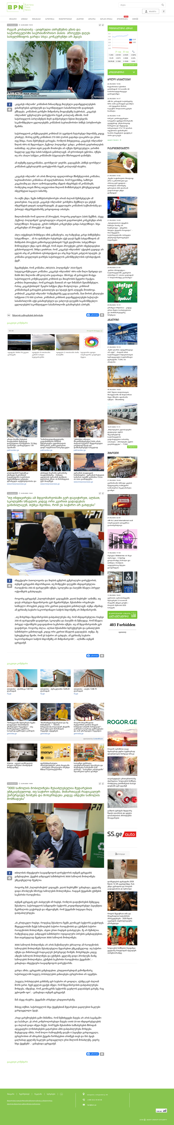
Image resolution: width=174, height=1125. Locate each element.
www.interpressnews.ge (16, 484)
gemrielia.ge (12, 734)
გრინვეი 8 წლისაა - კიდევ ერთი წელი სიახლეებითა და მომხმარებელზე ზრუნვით (119, 311)
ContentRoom (98, 739)
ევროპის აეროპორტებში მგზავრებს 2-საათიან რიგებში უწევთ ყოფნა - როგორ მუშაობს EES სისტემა (119, 603)
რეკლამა (38, 1094)
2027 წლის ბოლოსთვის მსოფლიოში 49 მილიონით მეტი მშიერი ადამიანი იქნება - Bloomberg (120, 395)
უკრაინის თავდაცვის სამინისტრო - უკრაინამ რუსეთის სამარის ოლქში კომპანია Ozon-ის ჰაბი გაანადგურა (89, 476)
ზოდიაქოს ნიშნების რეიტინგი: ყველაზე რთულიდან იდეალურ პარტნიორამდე (122, 950)
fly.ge (9, 694)
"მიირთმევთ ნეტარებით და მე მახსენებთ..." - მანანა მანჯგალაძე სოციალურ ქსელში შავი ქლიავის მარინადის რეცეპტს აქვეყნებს (55, 727)
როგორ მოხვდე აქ (94, 331)
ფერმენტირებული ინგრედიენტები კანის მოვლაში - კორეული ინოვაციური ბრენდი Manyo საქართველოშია (55, 766)
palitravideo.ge (13, 450)
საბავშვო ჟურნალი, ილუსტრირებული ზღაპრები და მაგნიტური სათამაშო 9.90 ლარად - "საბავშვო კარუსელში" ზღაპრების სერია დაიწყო (89, 767)
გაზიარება (94, 315)
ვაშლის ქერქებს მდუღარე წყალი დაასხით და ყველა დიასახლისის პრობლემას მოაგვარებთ (120, 814)
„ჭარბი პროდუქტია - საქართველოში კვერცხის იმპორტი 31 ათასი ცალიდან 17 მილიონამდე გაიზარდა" (120, 274)
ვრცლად (131, 446)
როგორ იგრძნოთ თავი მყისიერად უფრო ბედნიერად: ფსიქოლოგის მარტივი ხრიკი (121, 751)
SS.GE (11, 331)
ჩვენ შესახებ (24, 1094)
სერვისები (51, 1094)
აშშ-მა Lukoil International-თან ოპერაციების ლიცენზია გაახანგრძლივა (120, 523)
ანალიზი (113, 319)
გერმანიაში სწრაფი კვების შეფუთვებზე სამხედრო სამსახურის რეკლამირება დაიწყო (120, 486)
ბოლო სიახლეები (119, 79)
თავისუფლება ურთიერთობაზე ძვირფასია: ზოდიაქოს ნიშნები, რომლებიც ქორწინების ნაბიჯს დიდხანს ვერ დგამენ (122, 782)
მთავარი (10, 1094)
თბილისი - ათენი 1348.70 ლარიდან (85, 690)
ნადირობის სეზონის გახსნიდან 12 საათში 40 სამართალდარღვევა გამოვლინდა (118, 90)
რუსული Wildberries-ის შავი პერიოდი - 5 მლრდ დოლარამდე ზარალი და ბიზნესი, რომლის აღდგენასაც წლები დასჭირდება (120, 562)
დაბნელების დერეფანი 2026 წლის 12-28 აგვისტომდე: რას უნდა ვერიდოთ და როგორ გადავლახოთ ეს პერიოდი (121, 885)
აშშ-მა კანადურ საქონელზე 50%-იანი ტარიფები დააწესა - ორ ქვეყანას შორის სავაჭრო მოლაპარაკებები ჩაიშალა (121, 106)
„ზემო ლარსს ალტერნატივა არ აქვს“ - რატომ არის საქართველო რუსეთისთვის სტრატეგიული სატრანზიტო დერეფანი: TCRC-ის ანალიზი (120, 356)
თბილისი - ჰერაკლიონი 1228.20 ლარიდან (55, 690)
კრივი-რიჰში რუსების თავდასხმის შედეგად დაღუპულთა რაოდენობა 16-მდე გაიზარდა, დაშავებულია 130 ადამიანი (22, 443)
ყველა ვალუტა (129, 64)
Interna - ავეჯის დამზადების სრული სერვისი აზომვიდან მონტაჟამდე (20, 765)
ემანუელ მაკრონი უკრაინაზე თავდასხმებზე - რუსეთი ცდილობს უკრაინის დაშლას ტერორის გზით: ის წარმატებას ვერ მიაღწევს (54, 477)
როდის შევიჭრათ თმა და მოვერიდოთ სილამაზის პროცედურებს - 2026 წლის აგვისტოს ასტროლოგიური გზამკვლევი (120, 918)
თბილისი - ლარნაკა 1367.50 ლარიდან (20, 690)
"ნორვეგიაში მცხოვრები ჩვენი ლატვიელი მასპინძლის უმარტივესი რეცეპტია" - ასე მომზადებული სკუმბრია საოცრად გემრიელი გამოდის (21, 727)
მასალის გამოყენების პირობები (27, 315)
